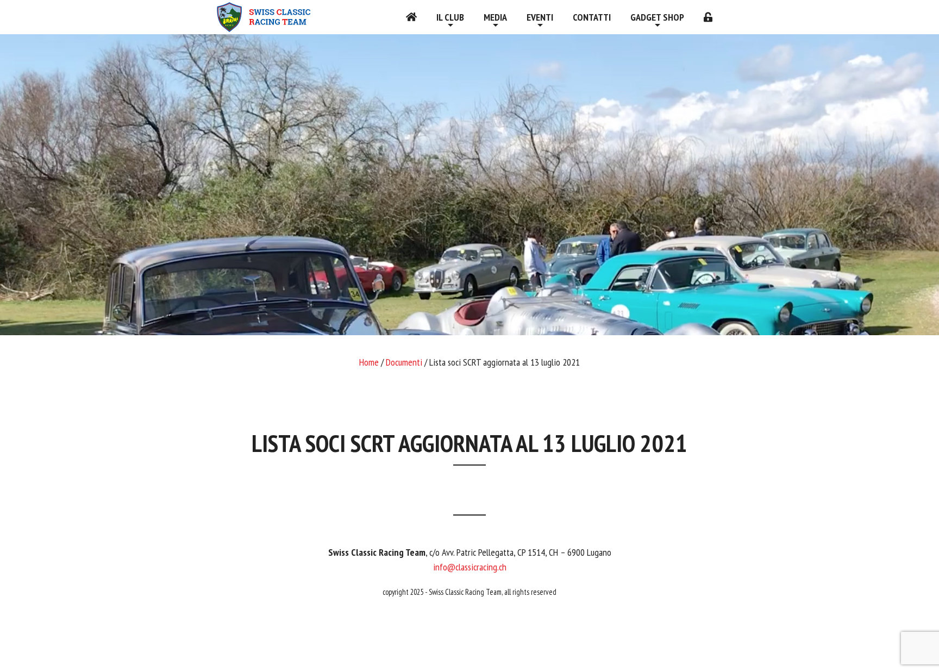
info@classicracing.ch (469, 567)
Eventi (540, 17)
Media (495, 17)
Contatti (592, 17)
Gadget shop (657, 17)
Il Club (450, 17)
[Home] (411, 17)
